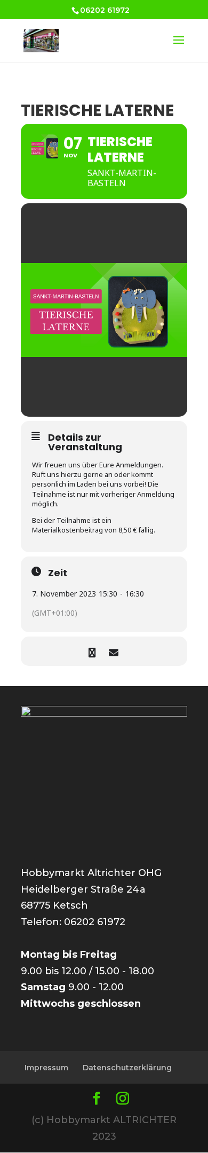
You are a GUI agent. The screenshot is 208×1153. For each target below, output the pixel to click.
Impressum (46, 1067)
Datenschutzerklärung (127, 1067)
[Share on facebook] (92, 651)
